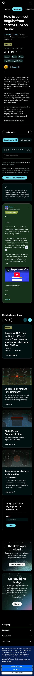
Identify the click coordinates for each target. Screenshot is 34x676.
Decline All (17, 669)
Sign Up (7, 404)
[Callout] (4, 151)
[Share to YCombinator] (16, 52)
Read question (10, 355)
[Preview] (27, 151)
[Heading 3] (22, 149)
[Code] (8, 151)
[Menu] (30, 3)
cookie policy (23, 659)
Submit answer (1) (10, 140)
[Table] (6, 151)
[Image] (14, 149)
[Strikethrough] (10, 149)
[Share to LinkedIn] (12, 52)
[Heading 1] (18, 149)
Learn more (9, 444)
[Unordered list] (24, 149)
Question (8, 44)
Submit (10, 525)
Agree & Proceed (17, 666)
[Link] (12, 149)
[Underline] (8, 149)
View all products (17, 564)
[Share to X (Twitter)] (5, 52)
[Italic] (6, 149)
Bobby (11, 207)
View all (7, 320)
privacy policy (18, 650)
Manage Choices (17, 673)
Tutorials (7, 9)
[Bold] (4, 149)
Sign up (17, 604)
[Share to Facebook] (9, 52)
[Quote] (28, 149)
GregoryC (15, 67)
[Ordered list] (26, 149)
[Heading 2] (20, 149)
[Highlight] (16, 149)
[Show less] (28, 207)
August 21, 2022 (14, 209)
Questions (17, 9)
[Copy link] (20, 52)
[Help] (29, 151)
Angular (15, 35)
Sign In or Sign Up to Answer (15, 178)
